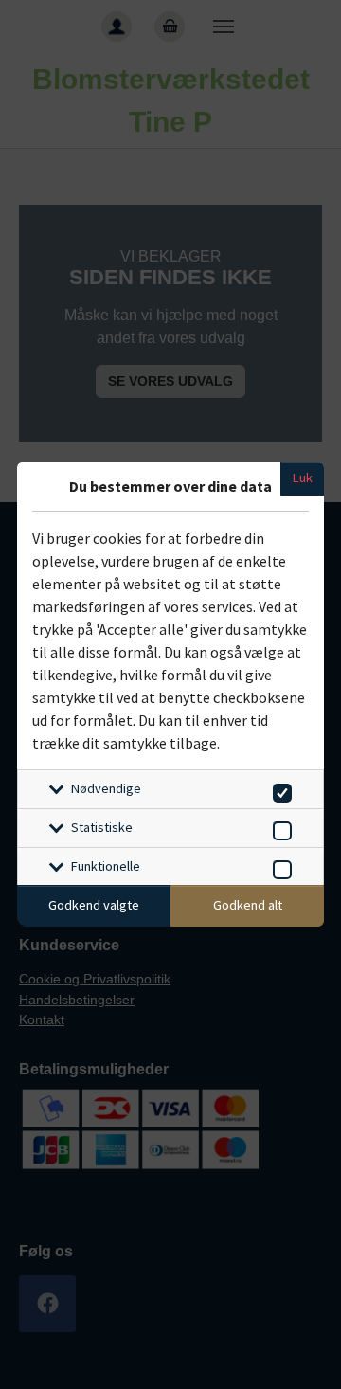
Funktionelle (105, 866)
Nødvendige (106, 788)
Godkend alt (247, 904)
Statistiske (102, 827)
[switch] (279, 790)
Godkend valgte (93, 904)
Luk (303, 477)
